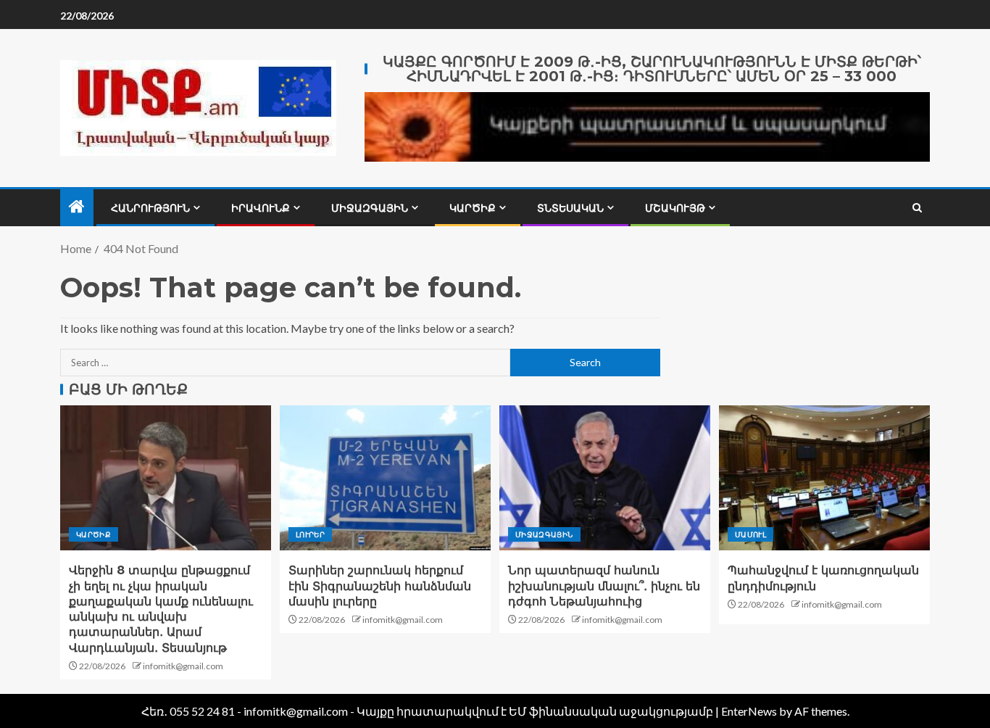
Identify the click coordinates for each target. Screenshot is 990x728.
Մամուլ (750, 534)
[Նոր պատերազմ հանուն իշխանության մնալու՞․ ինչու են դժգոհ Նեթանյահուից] (604, 477)
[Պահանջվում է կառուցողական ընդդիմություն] (824, 477)
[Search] (917, 208)
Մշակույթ (675, 208)
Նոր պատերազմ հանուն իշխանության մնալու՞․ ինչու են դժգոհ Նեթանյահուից (604, 585)
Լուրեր (310, 534)
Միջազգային (369, 208)
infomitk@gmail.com (183, 666)
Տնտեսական (570, 208)
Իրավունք (260, 208)
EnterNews (749, 711)
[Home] (77, 207)
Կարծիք (472, 208)
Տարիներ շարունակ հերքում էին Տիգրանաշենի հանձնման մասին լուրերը (379, 585)
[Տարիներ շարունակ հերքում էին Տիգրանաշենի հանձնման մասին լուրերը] (385, 477)
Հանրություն (150, 208)
